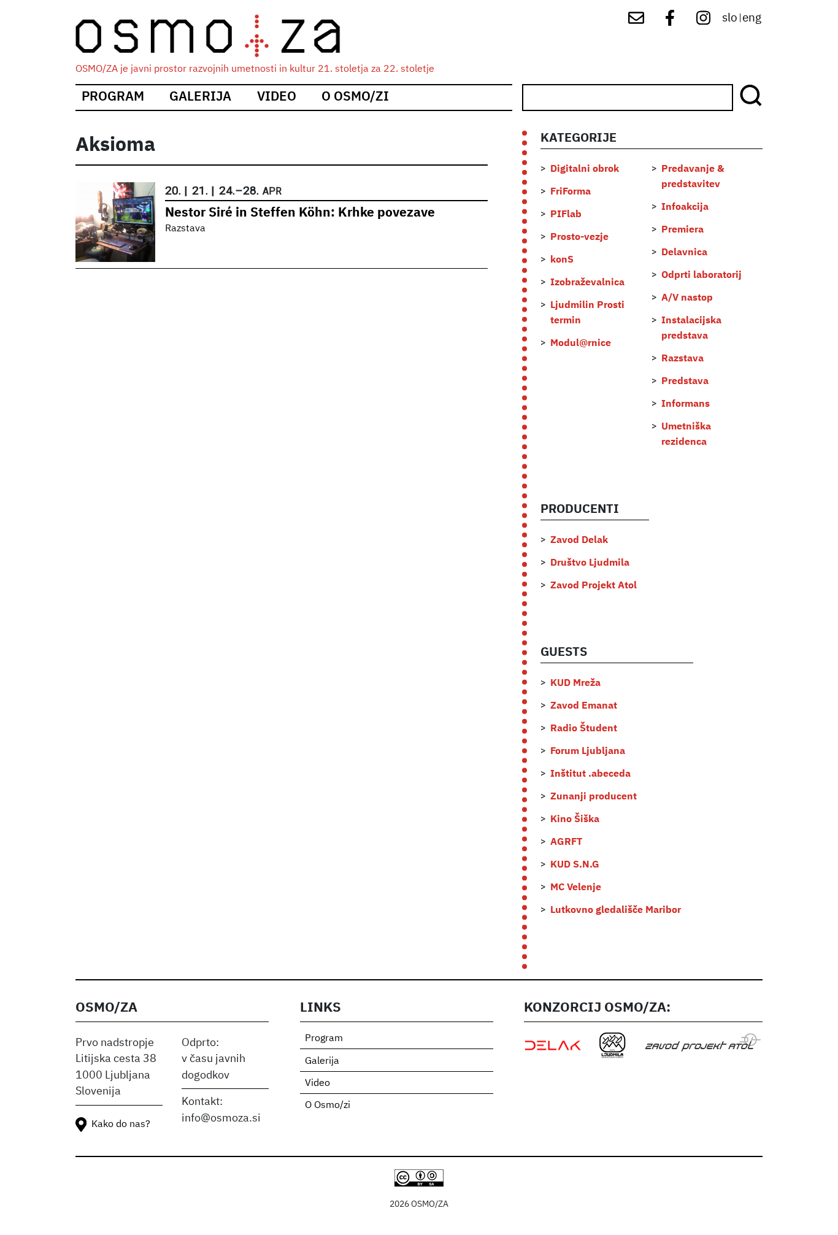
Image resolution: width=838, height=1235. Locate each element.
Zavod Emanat (583, 706)
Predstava (685, 382)
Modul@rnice (580, 343)
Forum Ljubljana (587, 751)
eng (751, 18)
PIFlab (566, 215)
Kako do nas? (120, 1124)
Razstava (185, 229)
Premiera (682, 230)
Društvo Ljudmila (589, 563)
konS (562, 260)
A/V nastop (687, 298)
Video (276, 97)
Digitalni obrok (584, 169)
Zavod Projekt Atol (593, 586)
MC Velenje (575, 888)
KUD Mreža (575, 683)
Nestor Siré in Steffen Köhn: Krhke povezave (300, 213)
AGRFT (566, 842)
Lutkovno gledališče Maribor (615, 910)
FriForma (570, 192)
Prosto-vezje (579, 237)
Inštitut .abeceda (590, 774)
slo (729, 18)
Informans (685, 404)
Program (113, 97)
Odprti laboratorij (701, 275)
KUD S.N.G (574, 865)
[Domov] (218, 36)
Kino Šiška (574, 820)
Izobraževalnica (587, 283)
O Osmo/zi (355, 97)
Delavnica (684, 253)
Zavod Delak (579, 540)
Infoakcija (685, 207)
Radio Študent (583, 729)
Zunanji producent (593, 797)
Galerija (200, 97)
